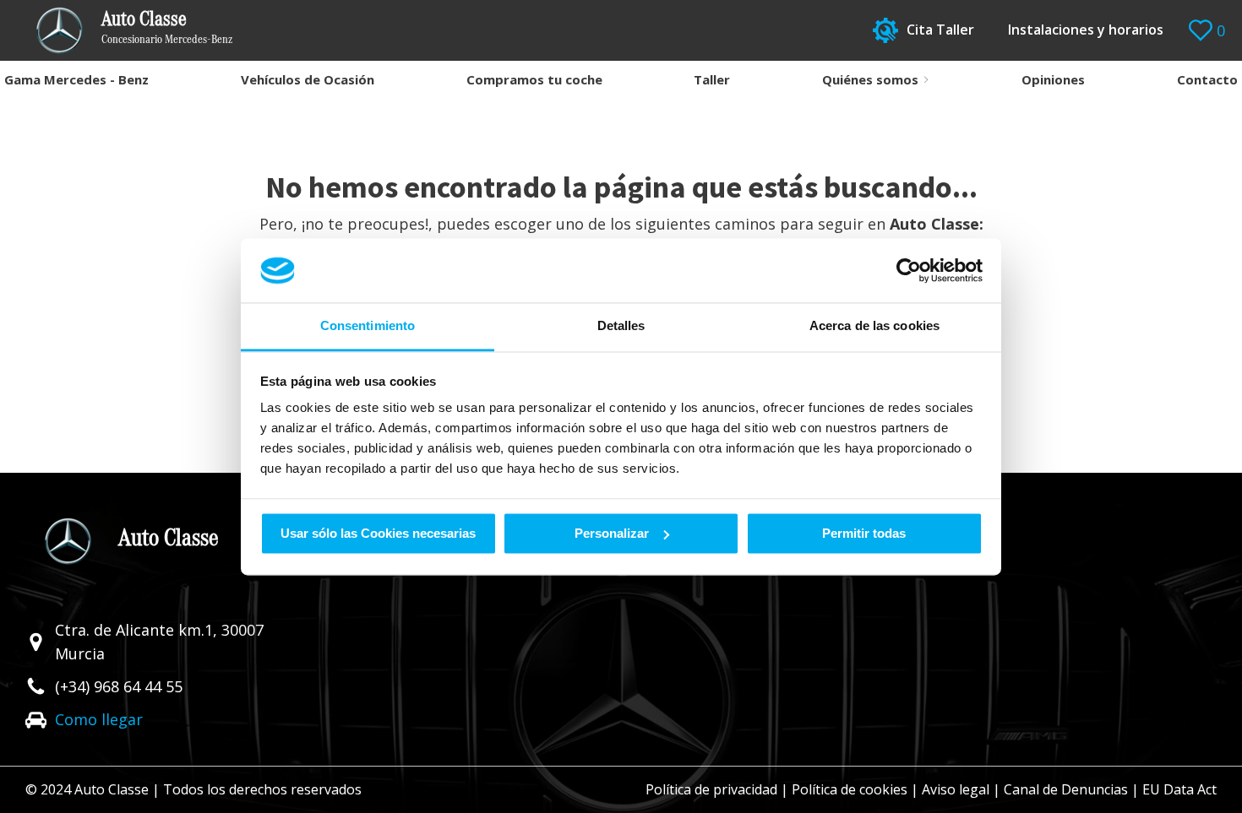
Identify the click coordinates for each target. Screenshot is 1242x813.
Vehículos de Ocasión (307, 79)
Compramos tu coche (534, 79)
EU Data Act (1179, 789)
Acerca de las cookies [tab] (874, 326)
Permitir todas (864, 533)
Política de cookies (849, 789)
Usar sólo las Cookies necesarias (378, 533)
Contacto (1207, 79)
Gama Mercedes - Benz (76, 79)
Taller (712, 79)
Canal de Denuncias (1066, 789)
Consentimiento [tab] (367, 326)
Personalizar (612, 533)
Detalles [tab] (621, 326)
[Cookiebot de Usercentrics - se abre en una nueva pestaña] (909, 270)
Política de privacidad (711, 789)
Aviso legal (955, 789)
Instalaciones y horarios (1085, 29)
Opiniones (1053, 79)
